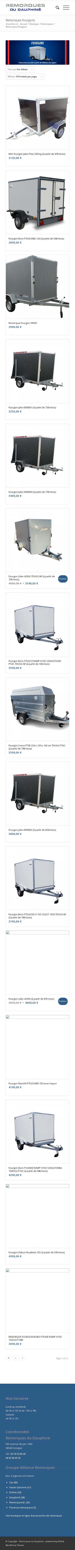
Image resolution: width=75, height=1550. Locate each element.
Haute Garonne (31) (20, 1487)
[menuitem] (55, 7)
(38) (23, 1497)
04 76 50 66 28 (18, 1453)
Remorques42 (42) (19, 1502)
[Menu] (64, 7)
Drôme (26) (15, 1492)
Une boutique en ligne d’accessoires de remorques (34, 1515)
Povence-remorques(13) (22, 1507)
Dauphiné (14, 1497)
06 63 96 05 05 (13, 1458)
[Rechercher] (55, 7)
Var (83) (13, 1482)
